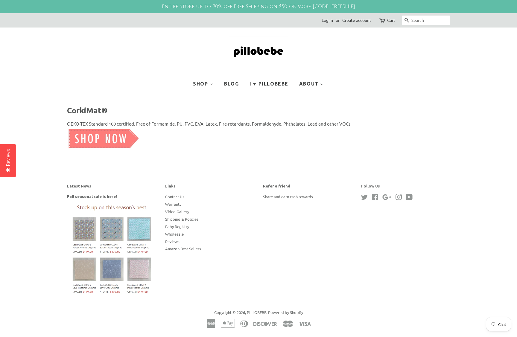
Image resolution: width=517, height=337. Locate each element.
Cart (391, 20)
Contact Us (174, 196)
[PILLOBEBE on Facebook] (375, 198)
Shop (201, 83)
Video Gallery (177, 211)
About (309, 83)
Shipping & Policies (181, 219)
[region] (258, 6)
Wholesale (174, 234)
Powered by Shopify (285, 312)
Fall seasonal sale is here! (92, 196)
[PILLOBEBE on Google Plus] (386, 198)
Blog (231, 83)
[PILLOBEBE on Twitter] (364, 198)
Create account (356, 20)
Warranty (173, 204)
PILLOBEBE (256, 312)
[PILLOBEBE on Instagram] (398, 198)
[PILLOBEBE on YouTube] (409, 198)
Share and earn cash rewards (288, 196)
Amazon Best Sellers (183, 248)
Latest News (79, 186)
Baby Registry (177, 226)
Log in (327, 20)
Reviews (172, 241)
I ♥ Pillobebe (269, 83)
